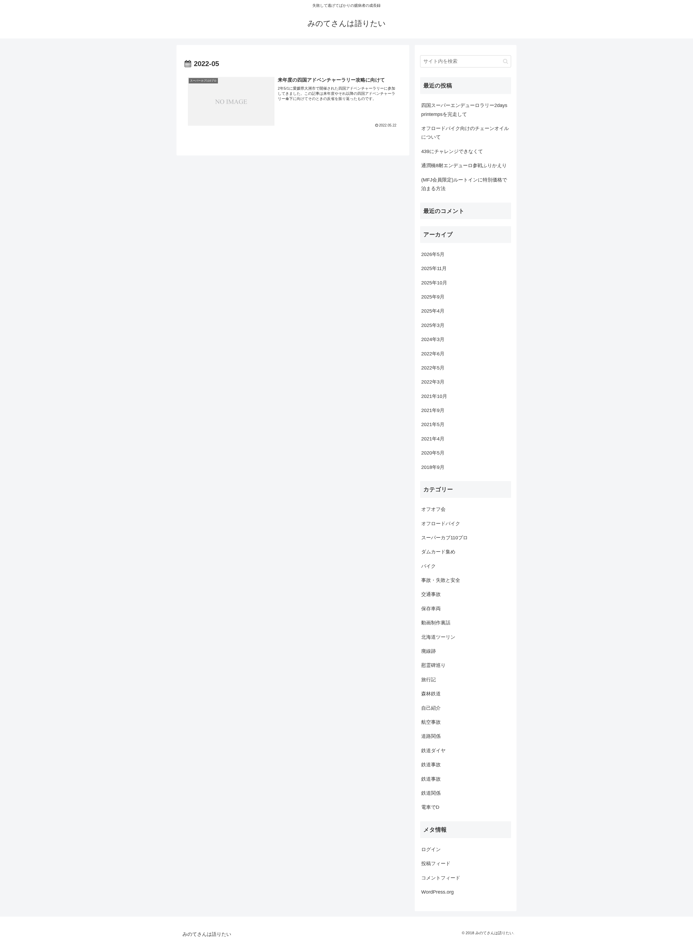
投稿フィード (435, 863)
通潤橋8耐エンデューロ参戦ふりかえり (464, 165)
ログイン (431, 849)
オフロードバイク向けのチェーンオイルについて (465, 133)
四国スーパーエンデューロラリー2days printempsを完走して (464, 110)
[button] (505, 61)
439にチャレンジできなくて (452, 151)
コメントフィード (440, 877)
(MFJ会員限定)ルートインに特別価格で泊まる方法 (464, 184)
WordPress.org (437, 892)
